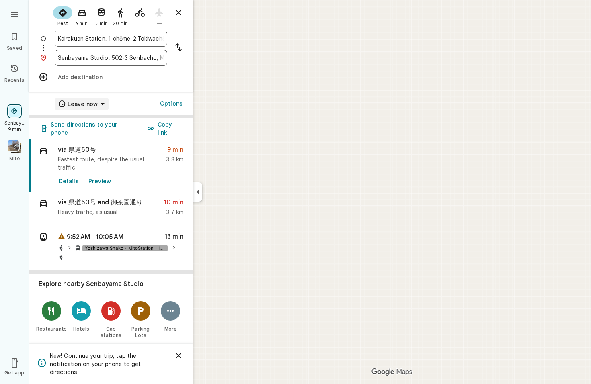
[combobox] (111, 39)
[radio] (62, 15)
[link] (111, 165)
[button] (111, 209)
